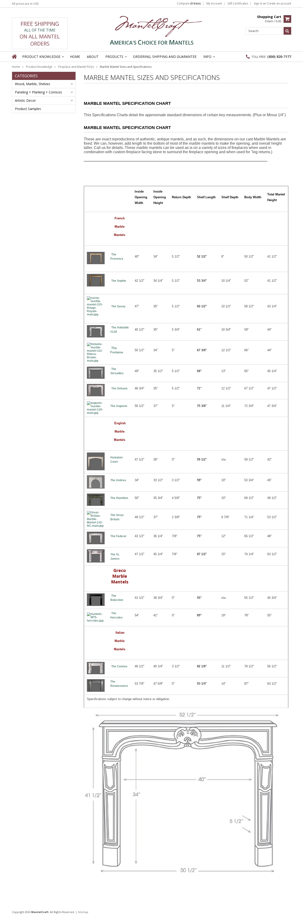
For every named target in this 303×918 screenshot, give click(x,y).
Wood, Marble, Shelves (32, 84)
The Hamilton (119, 498)
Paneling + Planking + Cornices (38, 92)
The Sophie (118, 280)
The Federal (118, 536)
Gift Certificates (237, 3)
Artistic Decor (25, 100)
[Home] (15, 56)
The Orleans (119, 388)
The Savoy (118, 306)
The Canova (119, 666)
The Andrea (118, 480)
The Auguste (118, 406)
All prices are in (25, 4)
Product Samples (28, 108)
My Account (214, 3)
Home (16, 67)
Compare (189, 3)
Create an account (279, 3)
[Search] (287, 31)
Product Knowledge (39, 67)
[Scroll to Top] (295, 911)
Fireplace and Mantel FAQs (76, 67)
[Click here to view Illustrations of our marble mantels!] (186, 875)
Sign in (258, 3)
